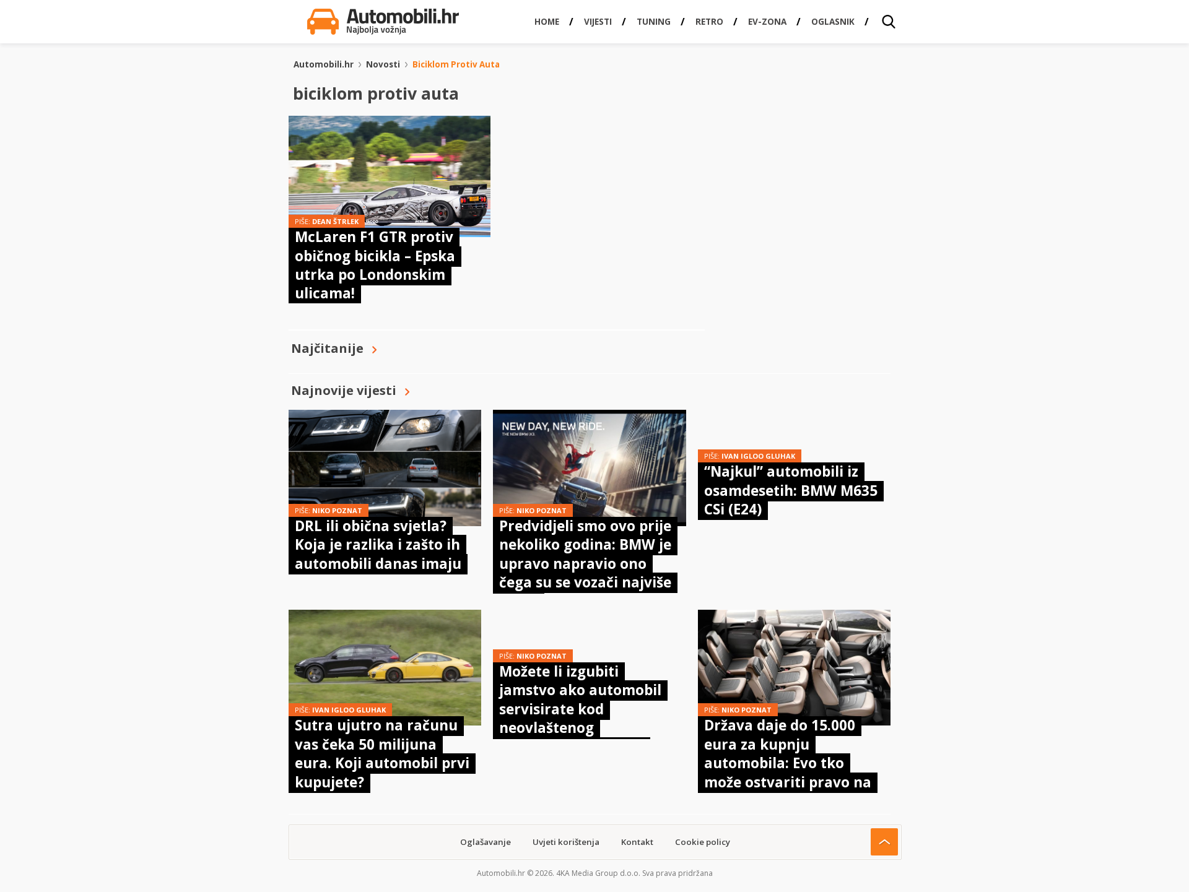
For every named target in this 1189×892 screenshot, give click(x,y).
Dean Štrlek (335, 221)
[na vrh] (884, 841)
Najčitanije (327, 348)
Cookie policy (702, 841)
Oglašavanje (485, 841)
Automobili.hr (324, 64)
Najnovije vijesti (343, 390)
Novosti (383, 64)
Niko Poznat (337, 510)
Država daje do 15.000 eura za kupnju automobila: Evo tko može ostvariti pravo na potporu (787, 763)
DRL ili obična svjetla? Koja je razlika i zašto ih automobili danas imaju (378, 544)
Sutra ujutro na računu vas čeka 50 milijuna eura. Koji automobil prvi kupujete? (382, 753)
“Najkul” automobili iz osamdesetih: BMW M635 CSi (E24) (791, 490)
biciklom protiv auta (456, 64)
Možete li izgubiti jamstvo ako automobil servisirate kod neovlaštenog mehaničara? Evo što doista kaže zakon (580, 718)
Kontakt (637, 841)
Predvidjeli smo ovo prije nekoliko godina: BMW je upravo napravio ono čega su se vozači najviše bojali (585, 563)
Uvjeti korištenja (566, 841)
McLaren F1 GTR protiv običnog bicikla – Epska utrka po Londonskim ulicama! (375, 265)
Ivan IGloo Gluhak (758, 456)
